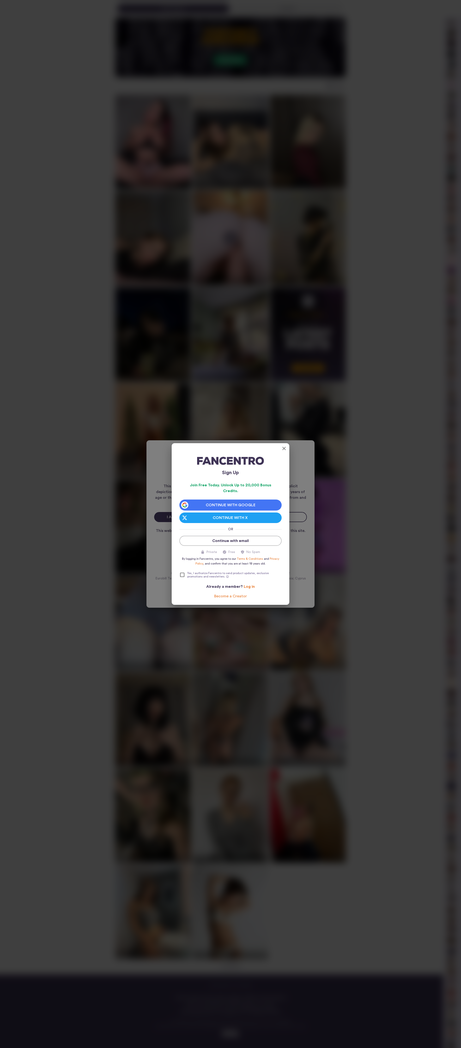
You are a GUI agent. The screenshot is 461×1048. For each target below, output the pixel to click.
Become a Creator (230, 596)
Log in (249, 587)
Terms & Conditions (250, 558)
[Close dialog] (284, 448)
